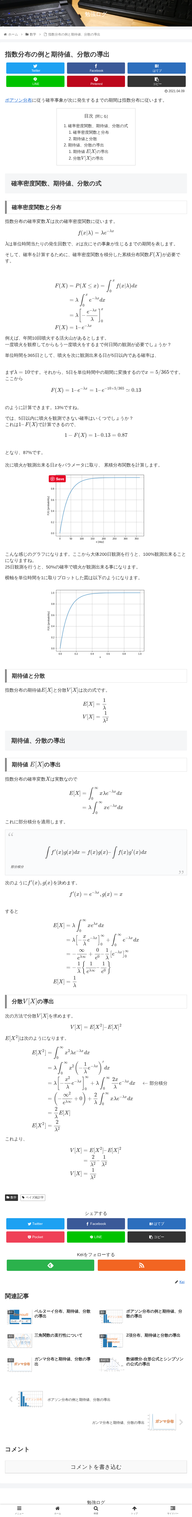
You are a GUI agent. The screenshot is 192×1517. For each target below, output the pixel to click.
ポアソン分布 (18, 100)
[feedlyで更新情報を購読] (50, 1265)
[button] (177, 839)
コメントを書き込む (96, 1467)
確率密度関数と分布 (91, 132)
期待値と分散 (85, 138)
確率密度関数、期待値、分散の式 (98, 125)
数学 (13, 1197)
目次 (88, 115)
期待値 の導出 (91, 151)
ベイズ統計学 (35, 1197)
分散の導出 (88, 158)
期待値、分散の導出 (86, 145)
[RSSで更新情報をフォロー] (141, 1265)
